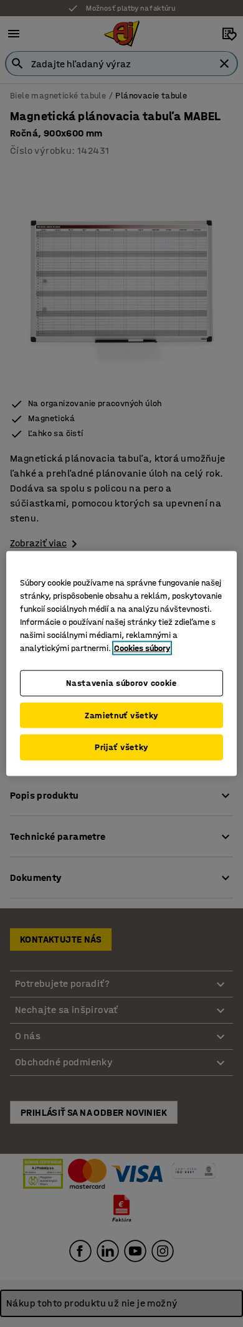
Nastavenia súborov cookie (121, 683)
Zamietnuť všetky (121, 715)
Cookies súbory (142, 648)
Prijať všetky (121, 747)
